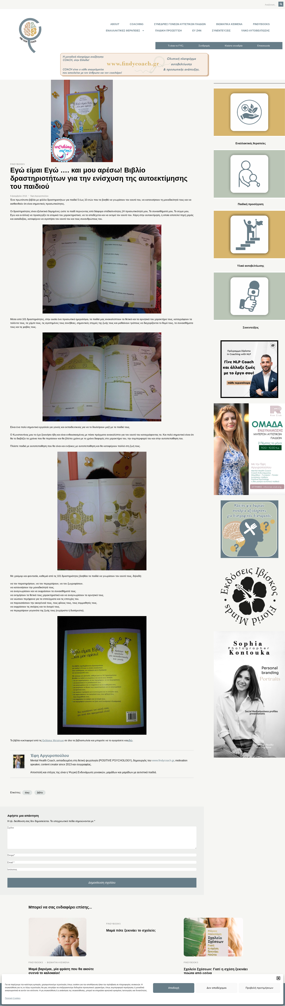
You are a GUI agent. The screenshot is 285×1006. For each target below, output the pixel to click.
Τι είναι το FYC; (176, 45)
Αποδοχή (173, 987)
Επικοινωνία (263, 45)
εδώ (130, 740)
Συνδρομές (204, 45)
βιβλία (40, 792)
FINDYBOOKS (261, 24)
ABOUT (114, 24)
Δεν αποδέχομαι (216, 987)
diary (27, 792)
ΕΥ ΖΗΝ (196, 30)
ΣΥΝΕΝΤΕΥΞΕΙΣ (221, 30)
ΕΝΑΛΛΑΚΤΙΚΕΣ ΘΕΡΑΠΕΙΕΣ (123, 30)
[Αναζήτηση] (280, 4)
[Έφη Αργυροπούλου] (19, 761)
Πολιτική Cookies (12, 998)
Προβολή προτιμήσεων (259, 987)
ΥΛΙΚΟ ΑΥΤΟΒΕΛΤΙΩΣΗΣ (255, 30)
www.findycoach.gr (163, 760)
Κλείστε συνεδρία (233, 45)
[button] (278, 978)
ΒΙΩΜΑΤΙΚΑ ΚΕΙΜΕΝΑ (229, 24)
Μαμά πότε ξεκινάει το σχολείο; (131, 930)
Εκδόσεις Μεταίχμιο (53, 740)
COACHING (136, 24)
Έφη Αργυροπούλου (49, 755)
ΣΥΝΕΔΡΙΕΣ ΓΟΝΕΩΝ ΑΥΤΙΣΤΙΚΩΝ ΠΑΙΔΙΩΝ (180, 24)
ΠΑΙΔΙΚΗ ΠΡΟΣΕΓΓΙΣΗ (168, 30)
